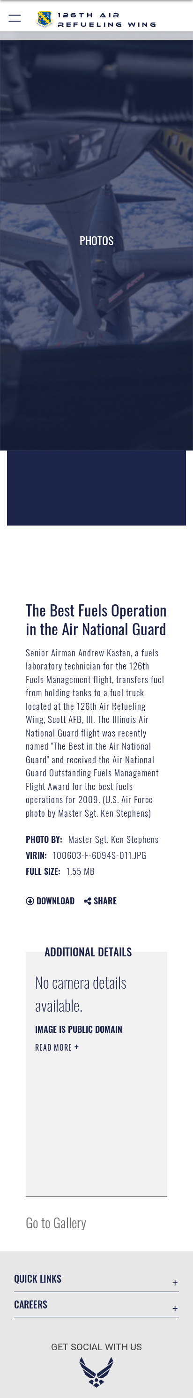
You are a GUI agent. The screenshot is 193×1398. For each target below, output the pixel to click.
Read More (54, 1047)
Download (54, 900)
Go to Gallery (56, 1222)
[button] (15, 20)
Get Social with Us (96, 1347)
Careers (30, 1304)
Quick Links (37, 1278)
